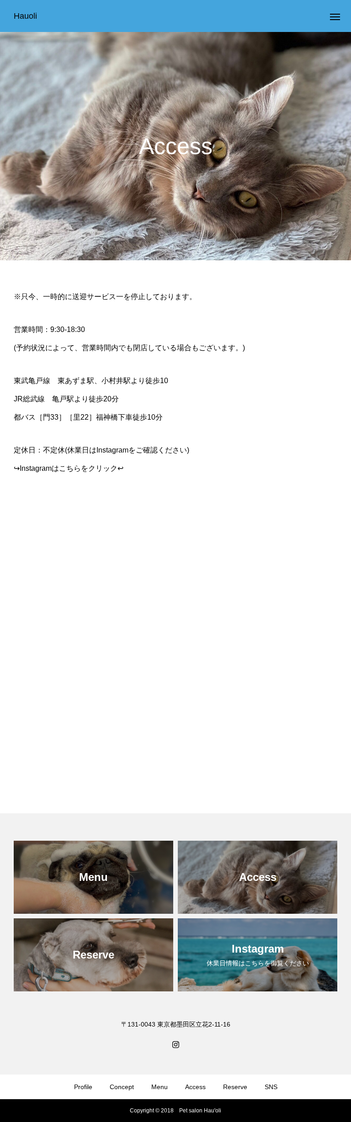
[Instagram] (175, 1043)
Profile (83, 1086)
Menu (159, 1086)
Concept (122, 1086)
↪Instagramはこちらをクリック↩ (68, 468)
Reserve (235, 1086)
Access (195, 1086)
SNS (271, 1086)
